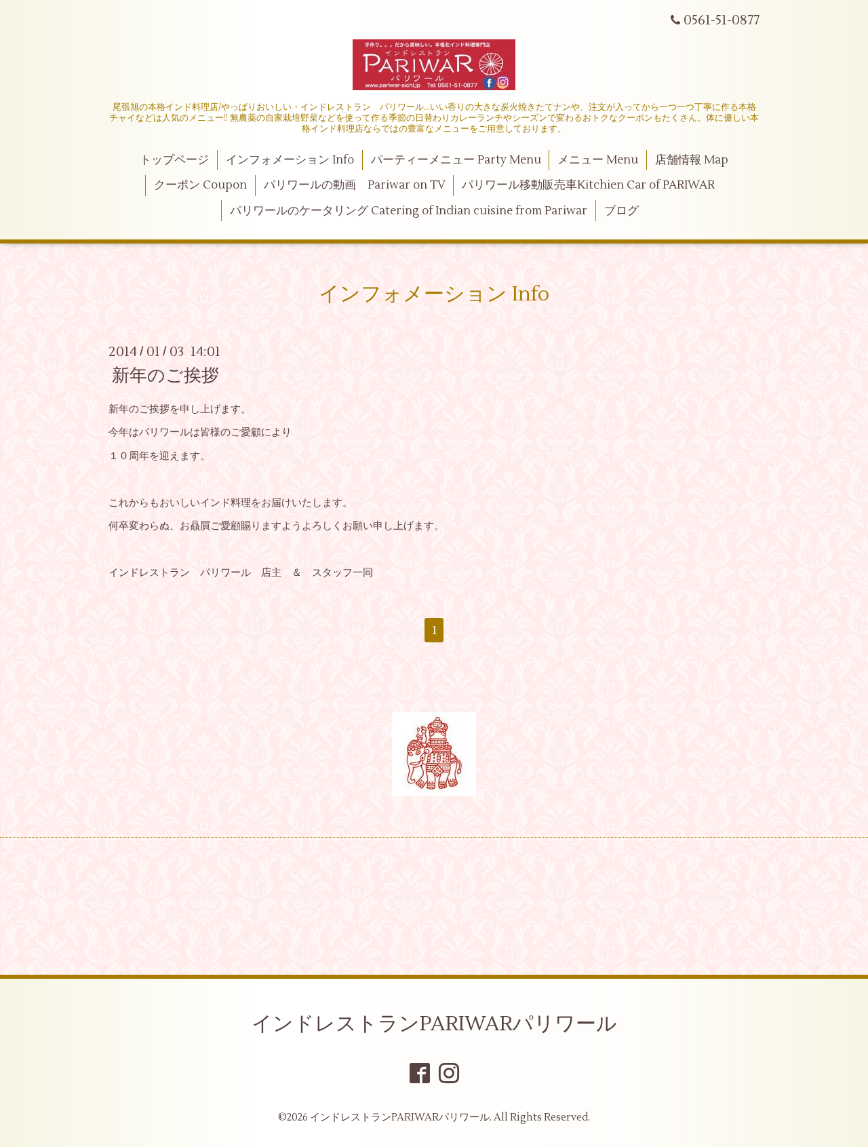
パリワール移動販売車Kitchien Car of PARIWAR (588, 185)
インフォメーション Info (290, 160)
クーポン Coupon (200, 185)
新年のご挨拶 (165, 375)
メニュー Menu (597, 160)
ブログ (621, 210)
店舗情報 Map (691, 160)
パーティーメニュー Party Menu (456, 160)
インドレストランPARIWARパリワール (434, 1024)
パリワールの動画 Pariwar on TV (355, 185)
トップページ (174, 160)
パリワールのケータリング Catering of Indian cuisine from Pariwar (408, 210)
